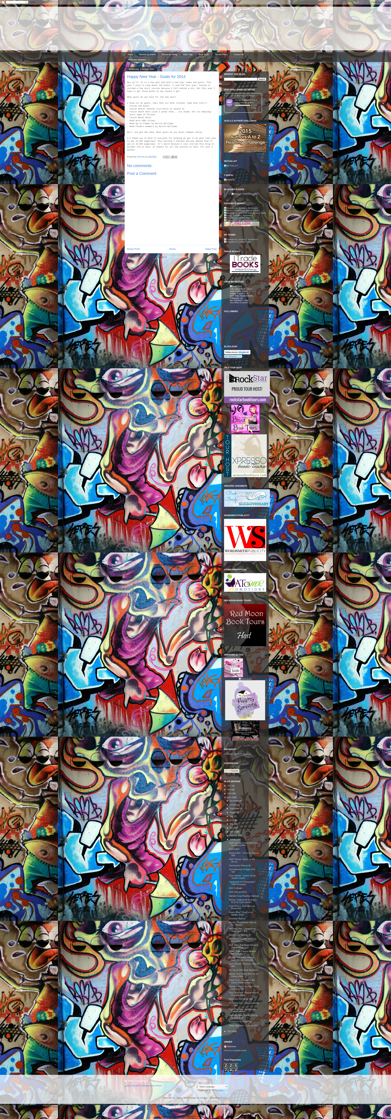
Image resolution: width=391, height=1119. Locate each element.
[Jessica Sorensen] (245, 740)
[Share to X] (170, 156)
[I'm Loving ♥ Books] (233, 676)
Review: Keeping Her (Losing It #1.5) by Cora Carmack (242, 901)
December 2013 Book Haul (241, 999)
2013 (229, 1031)
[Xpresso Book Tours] (245, 476)
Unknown (231, 1046)
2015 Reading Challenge (243, 95)
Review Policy (221, 54)
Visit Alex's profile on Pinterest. (238, 754)
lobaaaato (204, 1098)
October (233, 805)
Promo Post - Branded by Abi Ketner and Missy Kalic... (242, 981)
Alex (236, 100)
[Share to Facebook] (173, 156)
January (233, 839)
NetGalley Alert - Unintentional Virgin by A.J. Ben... (242, 930)
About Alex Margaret (137, 59)
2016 (229, 789)
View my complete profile (235, 1050)
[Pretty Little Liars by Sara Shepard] (240, 220)
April (232, 828)
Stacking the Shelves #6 (240, 865)
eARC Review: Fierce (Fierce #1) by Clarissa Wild (243, 844)
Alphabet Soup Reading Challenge (244, 896)
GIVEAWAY (234, 849)
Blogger (224, 1098)
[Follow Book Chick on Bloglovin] (237, 354)
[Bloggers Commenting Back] (245, 194)
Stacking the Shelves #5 (240, 935)
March (233, 832)
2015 (229, 793)
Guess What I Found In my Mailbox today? (241, 913)
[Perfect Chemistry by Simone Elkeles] (242, 210)
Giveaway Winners (237, 918)
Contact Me (239, 54)
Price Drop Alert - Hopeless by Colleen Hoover (242, 1010)
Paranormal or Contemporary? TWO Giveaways (242, 883)
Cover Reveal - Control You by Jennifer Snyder (242, 876)
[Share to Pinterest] (175, 156)
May (232, 824)
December (234, 801)
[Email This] (164, 156)
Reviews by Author (147, 54)
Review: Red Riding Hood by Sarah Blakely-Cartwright (241, 958)
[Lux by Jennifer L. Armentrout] (238, 215)
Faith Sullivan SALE (238, 892)
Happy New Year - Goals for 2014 (243, 1025)
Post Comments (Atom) (178, 257)
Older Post (211, 249)
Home (130, 54)
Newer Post (133, 249)
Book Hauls (204, 54)
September (235, 808)
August (233, 812)
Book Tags (188, 54)
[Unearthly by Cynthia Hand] (237, 218)
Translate (219, 1090)
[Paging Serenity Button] (245, 719)
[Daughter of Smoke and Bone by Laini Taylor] (245, 213)
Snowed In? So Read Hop (240, 1021)
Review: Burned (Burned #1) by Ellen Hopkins (242, 940)
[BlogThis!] (167, 156)
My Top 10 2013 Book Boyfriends (243, 970)
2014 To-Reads (235, 888)
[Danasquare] (245, 679)
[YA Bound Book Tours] (245, 433)
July (232, 816)
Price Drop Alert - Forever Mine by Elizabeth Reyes (244, 994)
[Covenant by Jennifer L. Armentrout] (241, 208)
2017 (229, 786)
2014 (229, 797)
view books (257, 111)
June (232, 820)
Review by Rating (169, 54)
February (234, 835)
